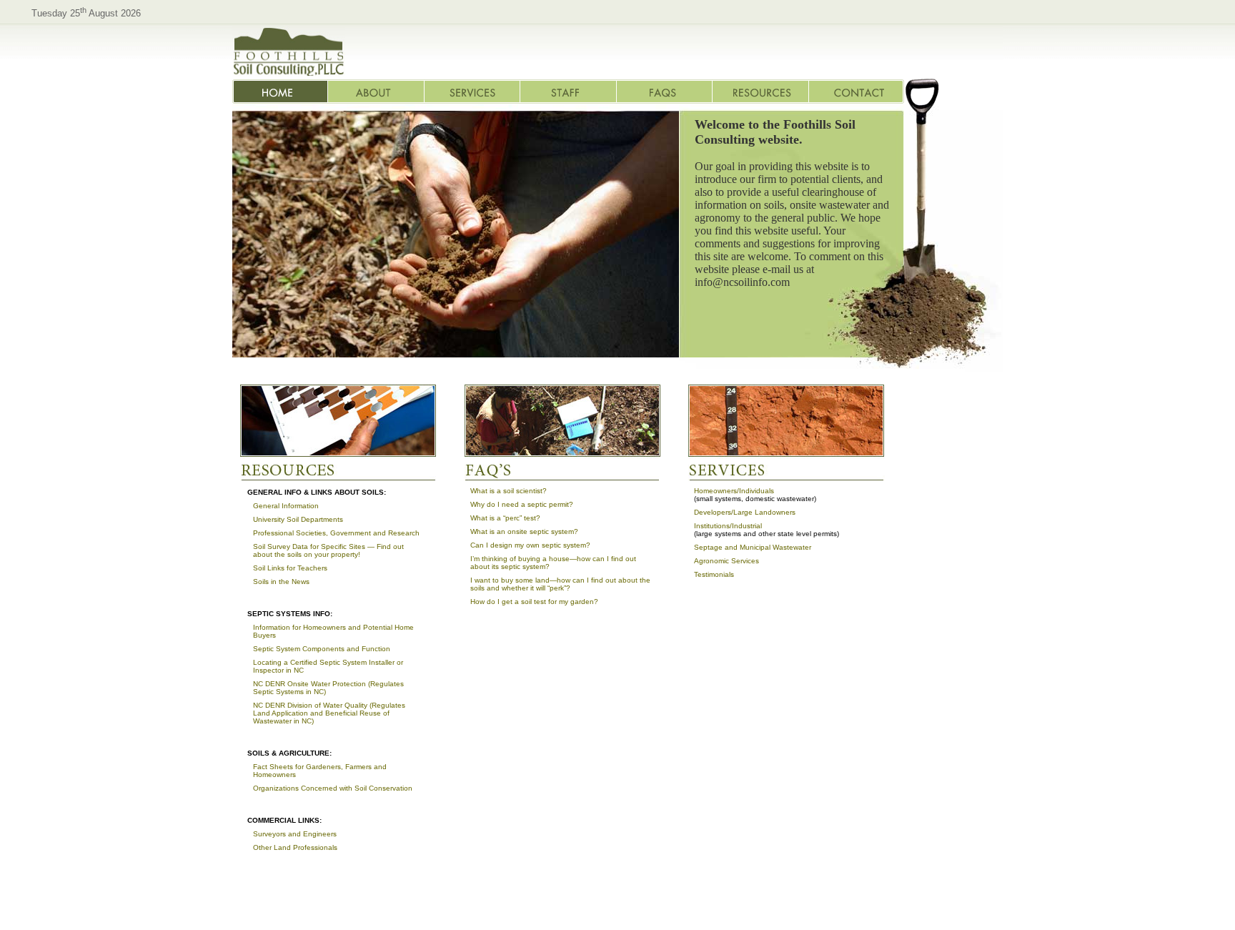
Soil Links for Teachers (290, 568)
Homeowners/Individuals (734, 491)
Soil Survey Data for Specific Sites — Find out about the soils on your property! (328, 550)
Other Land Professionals (295, 847)
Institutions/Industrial (728, 526)
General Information (286, 506)
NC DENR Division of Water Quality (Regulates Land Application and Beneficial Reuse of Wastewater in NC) (329, 713)
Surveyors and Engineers (295, 834)
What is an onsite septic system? (524, 531)
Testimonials (714, 574)
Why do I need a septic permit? (521, 504)
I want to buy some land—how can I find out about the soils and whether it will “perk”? (560, 584)
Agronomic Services (726, 561)
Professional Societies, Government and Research (336, 533)
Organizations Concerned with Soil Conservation (332, 788)
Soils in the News (281, 581)
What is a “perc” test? (505, 518)
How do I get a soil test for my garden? (534, 601)
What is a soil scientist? (508, 491)
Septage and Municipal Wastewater (752, 547)
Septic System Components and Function (321, 649)
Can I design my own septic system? (530, 545)
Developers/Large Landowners (744, 512)
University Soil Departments (298, 519)
